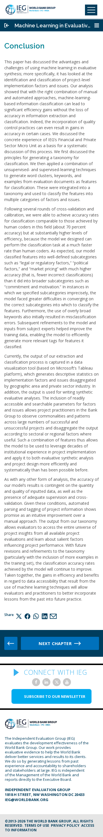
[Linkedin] (44, 616)
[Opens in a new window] (36, 682)
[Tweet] (18, 616)
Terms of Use (36, 825)
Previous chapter (10, 643)
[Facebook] (27, 616)
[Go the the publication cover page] (6, 25)
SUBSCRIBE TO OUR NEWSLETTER (54, 696)
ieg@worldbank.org (26, 799)
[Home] (30, 10)
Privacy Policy (65, 825)
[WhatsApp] (36, 616)
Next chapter (55, 643)
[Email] (53, 616)
